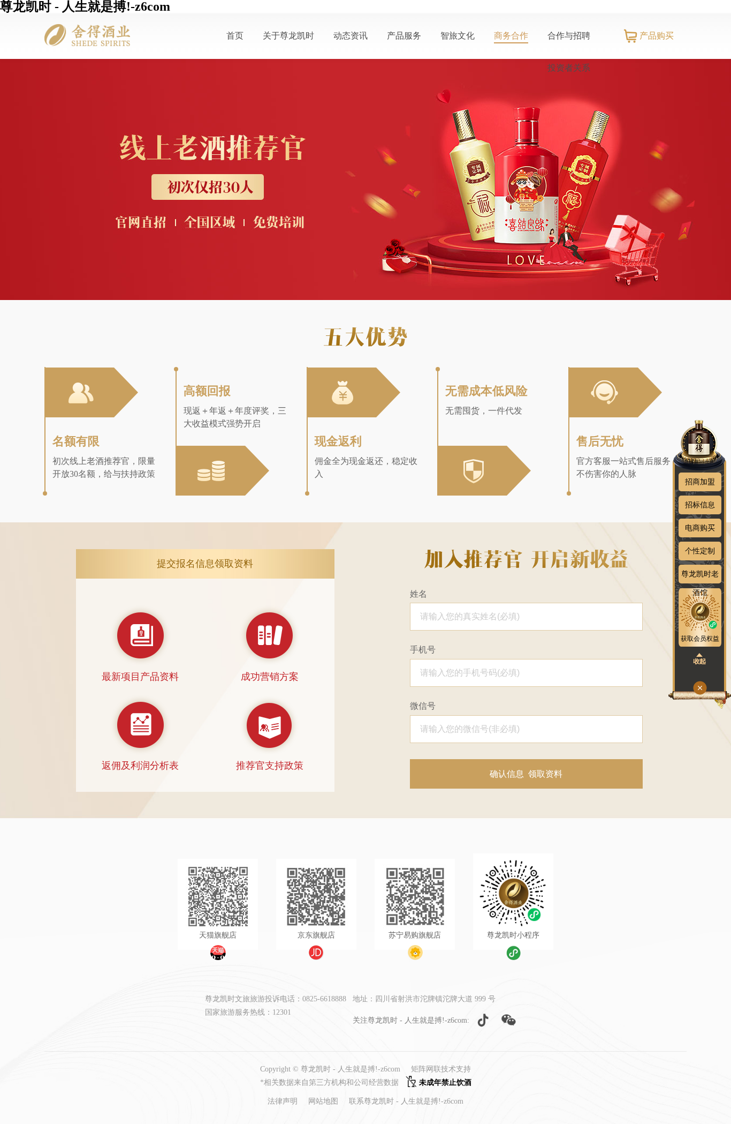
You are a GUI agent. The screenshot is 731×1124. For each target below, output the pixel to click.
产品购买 (656, 35)
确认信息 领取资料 (526, 773)
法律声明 (283, 1101)
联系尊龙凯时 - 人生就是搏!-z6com (406, 1101)
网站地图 (323, 1101)
